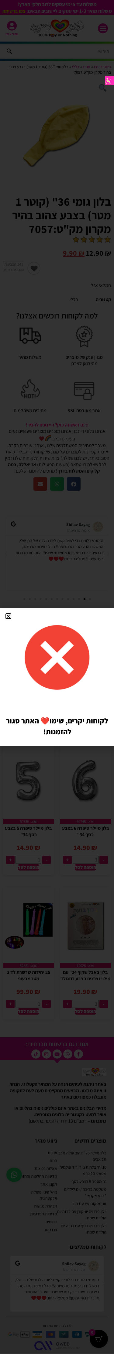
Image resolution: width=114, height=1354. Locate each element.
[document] (57, 677)
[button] (8, 616)
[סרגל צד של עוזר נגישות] (109, 80)
